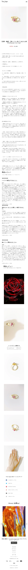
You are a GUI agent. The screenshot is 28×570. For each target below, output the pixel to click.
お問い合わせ (14, 548)
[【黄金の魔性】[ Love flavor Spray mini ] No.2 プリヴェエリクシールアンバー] (14, 521)
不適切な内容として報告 (7, 204)
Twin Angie (15, 565)
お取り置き (14, 550)
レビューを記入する (15, 174)
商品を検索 (14, 546)
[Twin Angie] (6, 1)
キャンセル (14, 552)
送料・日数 (14, 554)
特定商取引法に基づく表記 (14, 558)
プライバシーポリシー (14, 556)
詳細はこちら (14, 542)
